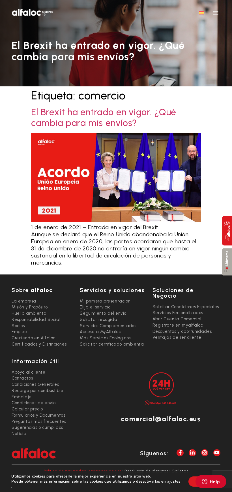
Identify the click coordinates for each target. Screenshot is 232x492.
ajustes (173, 481)
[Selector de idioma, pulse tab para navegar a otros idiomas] (201, 12)
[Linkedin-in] (192, 452)
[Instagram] (204, 452)
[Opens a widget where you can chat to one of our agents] (210, 482)
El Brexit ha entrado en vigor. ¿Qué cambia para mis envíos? (103, 117)
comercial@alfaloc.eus (161, 419)
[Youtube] (216, 452)
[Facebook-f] (180, 452)
